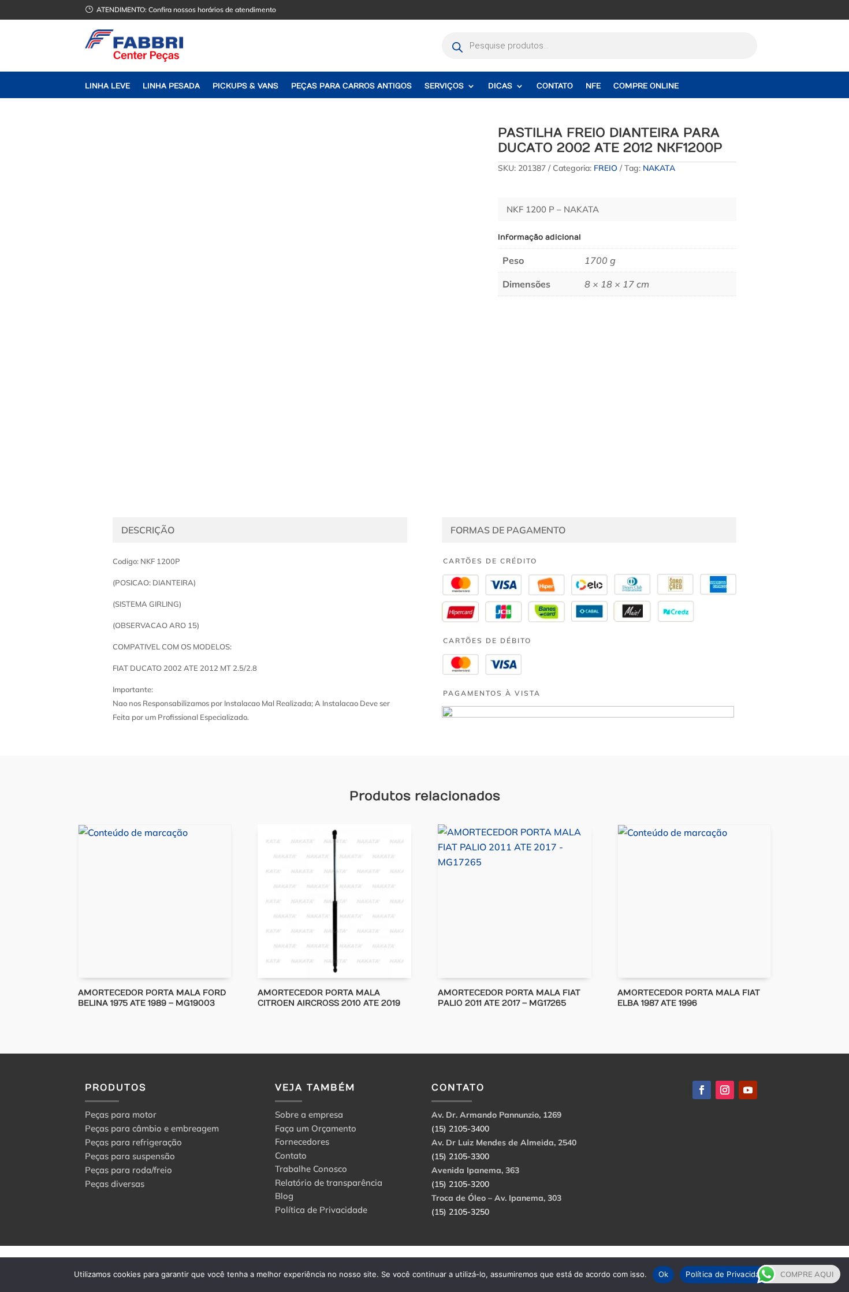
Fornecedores (302, 1143)
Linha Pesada (171, 86)
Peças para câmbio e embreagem (152, 1128)
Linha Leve (107, 86)
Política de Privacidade (321, 1211)
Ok (663, 1274)
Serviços (444, 86)
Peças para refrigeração (133, 1142)
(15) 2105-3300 (460, 1156)
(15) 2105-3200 (460, 1184)
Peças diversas (114, 1183)
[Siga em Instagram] (725, 1090)
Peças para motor (121, 1114)
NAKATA (659, 168)
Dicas (500, 86)
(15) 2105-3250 (460, 1212)
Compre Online (646, 86)
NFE (593, 86)
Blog (284, 1197)
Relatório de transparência (328, 1184)
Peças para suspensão (130, 1156)
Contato (555, 86)
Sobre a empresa (309, 1116)
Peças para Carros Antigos (351, 86)
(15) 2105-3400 (460, 1128)
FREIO (605, 168)
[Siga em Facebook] (701, 1090)
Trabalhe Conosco (311, 1170)
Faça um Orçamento (315, 1130)
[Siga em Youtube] (748, 1090)
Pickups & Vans (245, 86)
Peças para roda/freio (128, 1169)
